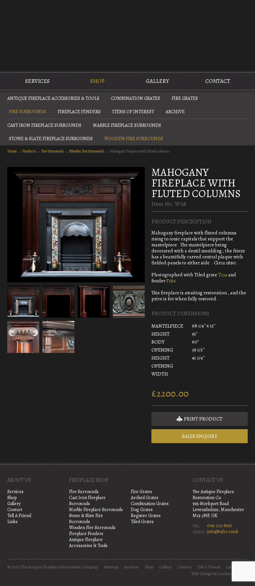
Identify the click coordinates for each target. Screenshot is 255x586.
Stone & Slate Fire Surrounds (86, 518)
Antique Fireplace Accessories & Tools (53, 98)
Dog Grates (142, 509)
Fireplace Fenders (79, 112)
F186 (171, 280)
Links (12, 521)
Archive (175, 112)
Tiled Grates (142, 521)
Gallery (157, 81)
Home (12, 151)
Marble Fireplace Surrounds (127, 125)
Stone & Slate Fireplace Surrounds (51, 139)
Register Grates (146, 515)
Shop (97, 81)
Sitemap (111, 567)
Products (29, 151)
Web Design (201, 574)
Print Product (202, 419)
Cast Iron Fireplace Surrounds (44, 125)
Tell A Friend (19, 515)
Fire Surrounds (27, 112)
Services (37, 81)
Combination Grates (135, 98)
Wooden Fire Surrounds (133, 139)
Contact (217, 81)
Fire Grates (185, 98)
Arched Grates (144, 497)
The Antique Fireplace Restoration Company (127, 34)
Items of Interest (133, 112)
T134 (222, 274)
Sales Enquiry (199, 436)
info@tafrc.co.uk (222, 531)
